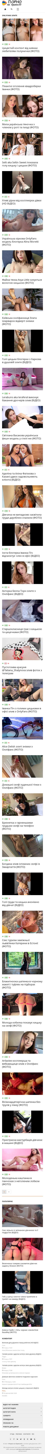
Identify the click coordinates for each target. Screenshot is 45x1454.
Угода (12, 1434)
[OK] (24, 1439)
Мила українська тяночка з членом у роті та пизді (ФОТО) (20, 125)
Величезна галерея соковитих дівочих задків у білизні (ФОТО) (19, 1264)
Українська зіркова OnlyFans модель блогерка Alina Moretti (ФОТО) (20, 241)
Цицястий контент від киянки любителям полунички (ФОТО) (20, 49)
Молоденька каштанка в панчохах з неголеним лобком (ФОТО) (21, 1181)
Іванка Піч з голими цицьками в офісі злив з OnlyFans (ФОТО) (21, 710)
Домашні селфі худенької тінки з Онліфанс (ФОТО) (21, 786)
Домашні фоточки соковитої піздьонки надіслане (20, 1377)
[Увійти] (5, 9)
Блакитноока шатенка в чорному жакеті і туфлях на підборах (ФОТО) (22, 984)
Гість (4, 1391)
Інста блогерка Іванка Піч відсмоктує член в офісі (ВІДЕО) (21, 554)
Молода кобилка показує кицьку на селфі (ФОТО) (22, 1024)
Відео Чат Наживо (10, 1405)
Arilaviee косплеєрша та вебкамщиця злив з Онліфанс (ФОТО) (20, 1063)
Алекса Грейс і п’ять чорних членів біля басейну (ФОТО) (20, 1331)
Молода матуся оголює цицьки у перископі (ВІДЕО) (20, 1388)
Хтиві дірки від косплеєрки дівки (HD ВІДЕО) (21, 202)
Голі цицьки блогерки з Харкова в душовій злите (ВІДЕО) (21, 360)
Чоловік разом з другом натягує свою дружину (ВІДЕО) (21, 1354)
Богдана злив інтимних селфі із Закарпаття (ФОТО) (21, 865)
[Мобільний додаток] (10, 1439)
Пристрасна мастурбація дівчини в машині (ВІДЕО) (22, 1141)
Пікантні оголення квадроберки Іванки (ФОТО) (21, 87)
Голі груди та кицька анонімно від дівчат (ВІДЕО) (20, 903)
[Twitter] (20, 1439)
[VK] (17, 1439)
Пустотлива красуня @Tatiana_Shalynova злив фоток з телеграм (22, 670)
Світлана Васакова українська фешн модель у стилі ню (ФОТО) (21, 437)
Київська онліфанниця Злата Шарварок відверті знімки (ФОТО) (19, 321)
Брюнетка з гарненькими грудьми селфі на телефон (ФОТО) (18, 825)
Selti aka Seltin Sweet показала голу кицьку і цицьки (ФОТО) (20, 164)
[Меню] (18, 9)
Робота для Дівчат (11, 1427)
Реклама (19, 1434)
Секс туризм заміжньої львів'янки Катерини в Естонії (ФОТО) (20, 943)
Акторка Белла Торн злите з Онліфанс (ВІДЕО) (19, 592)
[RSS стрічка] (34, 1439)
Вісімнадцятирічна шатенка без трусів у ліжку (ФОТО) (21, 1103)
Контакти (26, 1434)
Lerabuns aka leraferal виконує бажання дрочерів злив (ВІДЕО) (21, 398)
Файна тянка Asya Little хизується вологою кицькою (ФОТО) (22, 281)
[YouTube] (31, 1439)
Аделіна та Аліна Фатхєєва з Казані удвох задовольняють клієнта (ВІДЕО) (19, 476)
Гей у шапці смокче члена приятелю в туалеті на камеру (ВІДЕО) (19, 1297)
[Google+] (27, 1439)
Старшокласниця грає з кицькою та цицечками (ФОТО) (22, 630)
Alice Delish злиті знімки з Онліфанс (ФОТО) (17, 748)
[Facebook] (13, 1439)
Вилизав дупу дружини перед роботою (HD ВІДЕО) (20, 1343)
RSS (33, 1434)
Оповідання (8, 1419)
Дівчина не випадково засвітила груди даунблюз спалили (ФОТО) (22, 516)
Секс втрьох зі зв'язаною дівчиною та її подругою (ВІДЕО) (20, 1231)
